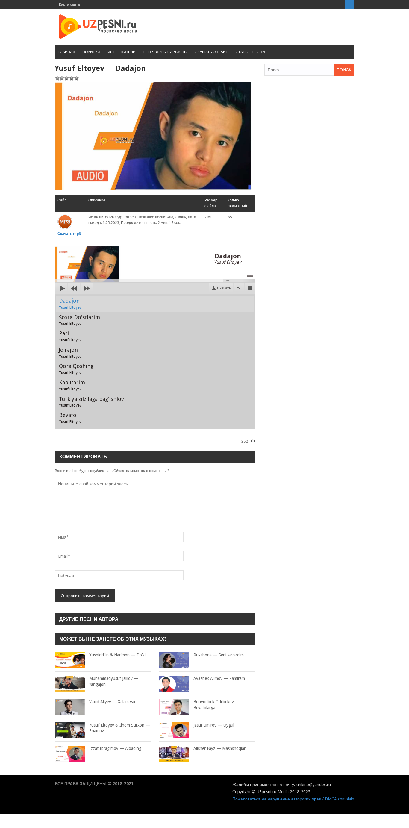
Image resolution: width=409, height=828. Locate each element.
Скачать (224, 288)
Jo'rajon (70, 353)
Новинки (91, 52)
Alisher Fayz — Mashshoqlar (219, 748)
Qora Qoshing (76, 369)
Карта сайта (69, 4)
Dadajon (70, 304)
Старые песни (250, 52)
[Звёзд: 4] (71, 78)
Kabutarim (72, 385)
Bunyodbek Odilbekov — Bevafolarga (216, 704)
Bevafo (70, 418)
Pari (70, 336)
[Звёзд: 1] (57, 78)
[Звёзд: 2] (62, 78)
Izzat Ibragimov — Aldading (115, 748)
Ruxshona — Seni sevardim (218, 655)
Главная (66, 52)
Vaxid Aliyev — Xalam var (112, 701)
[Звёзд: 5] (76, 78)
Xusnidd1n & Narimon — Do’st (117, 655)
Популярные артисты (165, 52)
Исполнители (121, 52)
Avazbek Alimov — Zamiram (219, 678)
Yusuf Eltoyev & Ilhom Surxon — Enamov (119, 728)
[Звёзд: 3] (66, 78)
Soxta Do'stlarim (79, 320)
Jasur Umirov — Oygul (213, 725)
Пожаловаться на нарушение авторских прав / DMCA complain (293, 799)
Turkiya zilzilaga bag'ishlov (91, 402)
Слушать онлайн (211, 52)
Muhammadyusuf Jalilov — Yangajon (113, 681)
